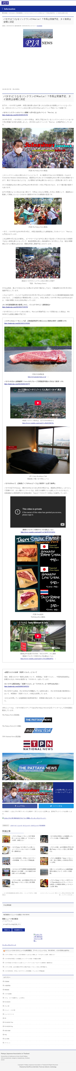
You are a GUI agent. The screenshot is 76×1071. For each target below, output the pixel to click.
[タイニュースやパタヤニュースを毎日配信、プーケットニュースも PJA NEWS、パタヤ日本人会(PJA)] (5, 3)
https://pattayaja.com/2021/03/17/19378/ (15, 307)
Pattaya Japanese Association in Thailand (36, 1065)
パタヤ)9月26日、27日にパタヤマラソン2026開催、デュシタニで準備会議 (24, 971)
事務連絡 (6, 989)
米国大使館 (7, 1030)
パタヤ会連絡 (8, 993)
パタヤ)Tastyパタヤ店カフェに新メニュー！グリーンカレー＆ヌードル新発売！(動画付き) (23, 849)
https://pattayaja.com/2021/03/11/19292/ (17, 323)
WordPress (29, 1067)
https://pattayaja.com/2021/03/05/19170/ (15, 115)
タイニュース (26, 825)
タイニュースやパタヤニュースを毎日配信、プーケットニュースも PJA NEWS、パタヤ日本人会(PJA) (37, 950)
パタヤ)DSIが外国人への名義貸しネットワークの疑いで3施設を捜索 (22, 958)
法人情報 (6, 1038)
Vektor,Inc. (47, 1067)
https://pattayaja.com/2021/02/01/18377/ (17, 384)
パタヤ (12, 825)
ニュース (19, 825)
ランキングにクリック (9, 945)
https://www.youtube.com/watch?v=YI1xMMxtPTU (37, 659)
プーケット (7, 1043)
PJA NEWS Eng (8, 1026)
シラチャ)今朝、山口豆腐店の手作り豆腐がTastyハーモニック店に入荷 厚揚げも (62, 849)
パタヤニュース (34, 825)
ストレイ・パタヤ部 (9, 1010)
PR (5, 1018)
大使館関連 (7, 985)
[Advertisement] (38, 69)
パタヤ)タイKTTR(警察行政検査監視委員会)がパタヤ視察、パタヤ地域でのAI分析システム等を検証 (24, 871)
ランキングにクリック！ (38, 818)
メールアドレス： (7, 921)
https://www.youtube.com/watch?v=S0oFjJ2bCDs (38, 423)
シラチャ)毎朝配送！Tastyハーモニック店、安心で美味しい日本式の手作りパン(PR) (61, 860)
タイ (15, 825)
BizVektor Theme (38, 1067)
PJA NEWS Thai (8, 1022)
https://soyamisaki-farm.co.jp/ (37, 377)
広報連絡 (6, 981)
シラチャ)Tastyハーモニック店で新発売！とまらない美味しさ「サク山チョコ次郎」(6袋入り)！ (23, 838)
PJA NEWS (39, 25)
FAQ (5, 1034)
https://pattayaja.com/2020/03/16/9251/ (16, 686)
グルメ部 (6, 1006)
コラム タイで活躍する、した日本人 (14, 998)
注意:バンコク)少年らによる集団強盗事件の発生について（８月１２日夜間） (61, 871)
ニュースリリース (9, 1014)
